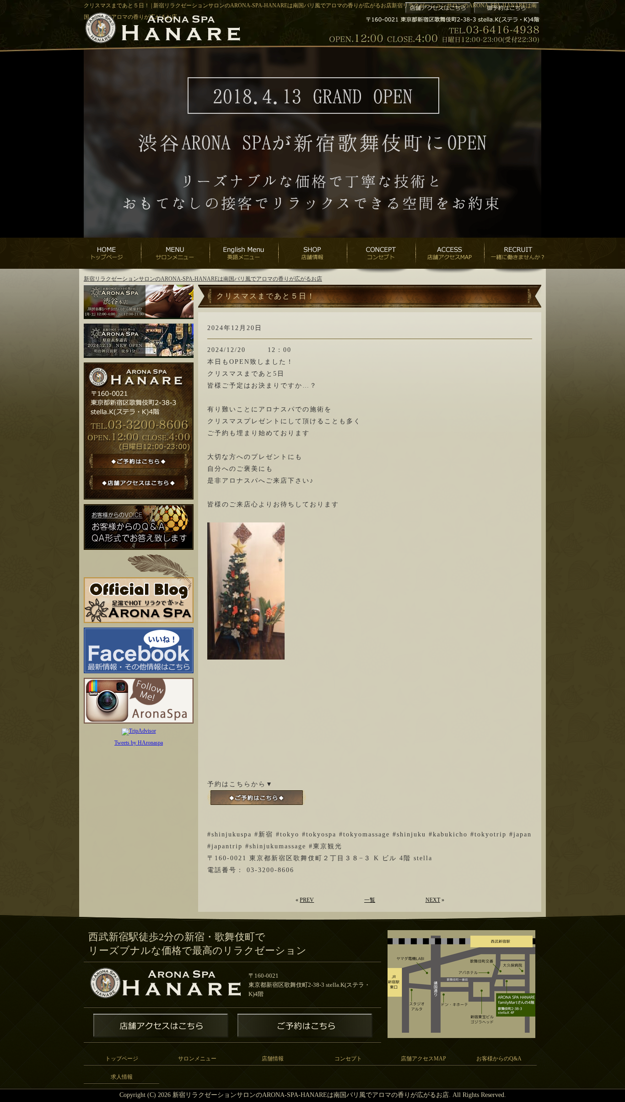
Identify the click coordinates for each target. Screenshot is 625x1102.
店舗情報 (273, 1058)
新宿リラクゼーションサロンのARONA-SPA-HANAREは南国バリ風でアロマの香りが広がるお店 (203, 279)
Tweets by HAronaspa (138, 742)
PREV (307, 900)
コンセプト (348, 1058)
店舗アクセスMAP (423, 1058)
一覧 (369, 900)
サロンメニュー (197, 1058)
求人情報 (122, 1077)
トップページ (121, 1058)
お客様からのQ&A (499, 1058)
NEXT (433, 900)
